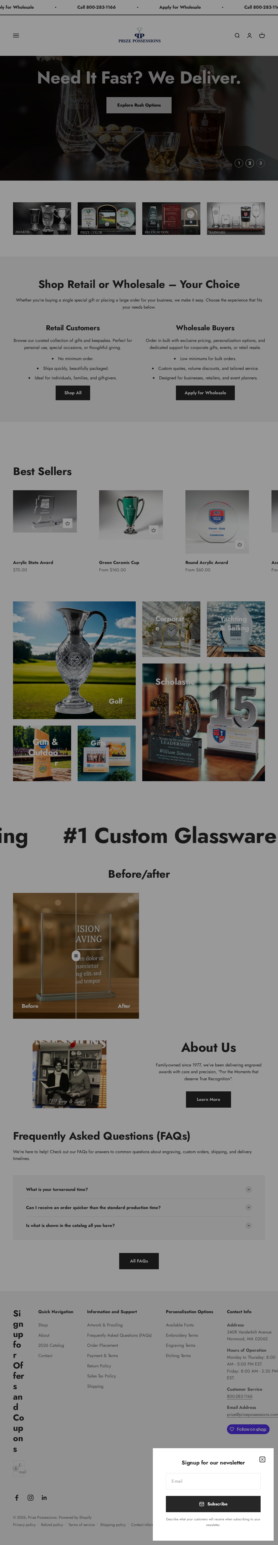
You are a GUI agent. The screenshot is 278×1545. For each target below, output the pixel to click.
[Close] (262, 1459)
